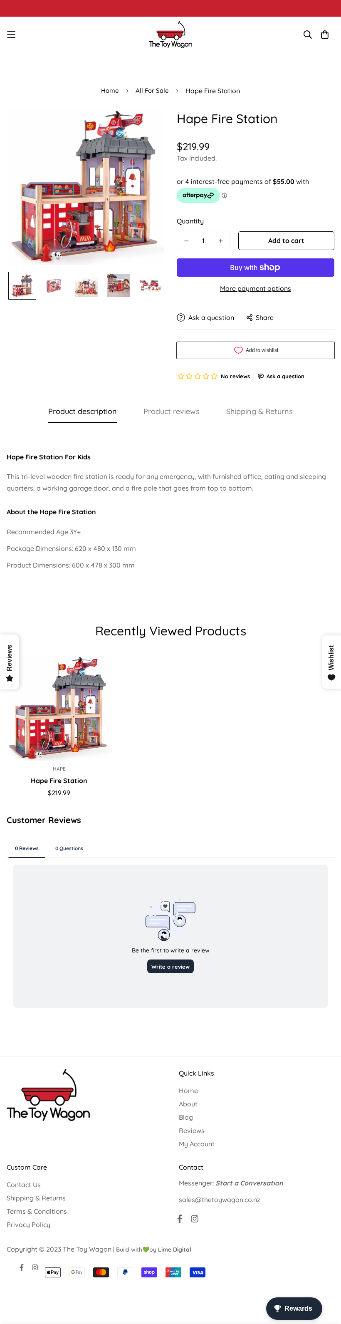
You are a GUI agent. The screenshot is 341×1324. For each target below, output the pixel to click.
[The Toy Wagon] (171, 34)
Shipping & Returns (36, 1198)
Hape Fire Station (59, 780)
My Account (197, 1144)
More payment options (255, 288)
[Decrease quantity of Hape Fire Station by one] (186, 240)
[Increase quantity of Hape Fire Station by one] (221, 240)
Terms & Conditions (37, 1211)
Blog (186, 1117)
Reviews (192, 1130)
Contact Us (24, 1184)
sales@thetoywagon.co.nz (219, 1199)
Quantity (190, 221)
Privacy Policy (28, 1224)
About (188, 1104)
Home (110, 90)
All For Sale (152, 90)
